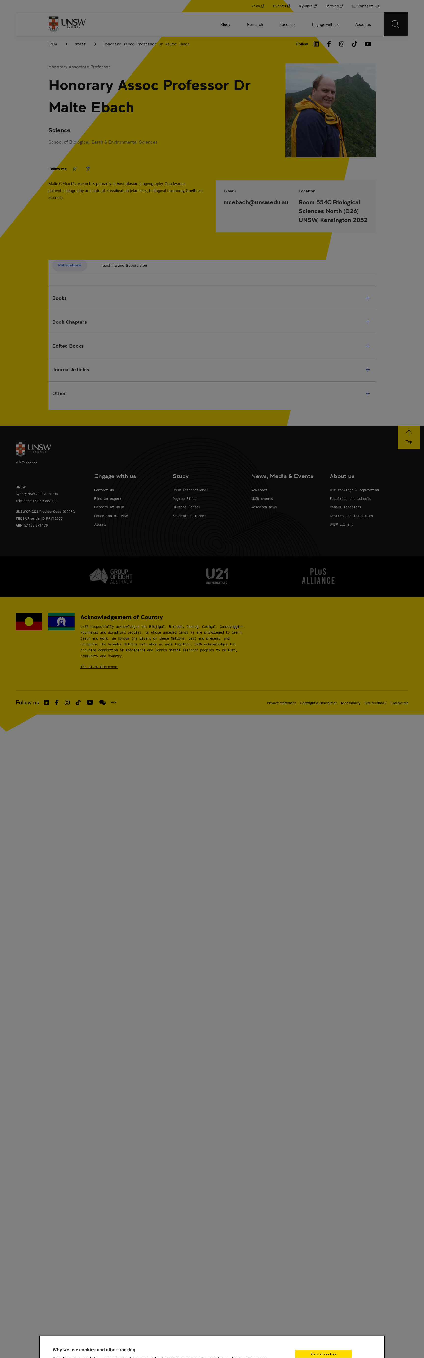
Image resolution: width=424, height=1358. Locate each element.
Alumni (100, 524)
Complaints (399, 703)
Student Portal (186, 507)
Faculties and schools (350, 498)
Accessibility (350, 703)
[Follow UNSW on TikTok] (78, 702)
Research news (264, 507)
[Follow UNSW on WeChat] (102, 702)
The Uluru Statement (99, 666)
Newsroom (259, 490)
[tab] (69, 266)
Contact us (104, 490)
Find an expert (108, 498)
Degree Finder (185, 498)
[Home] (67, 24)
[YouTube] (367, 44)
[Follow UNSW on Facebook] (57, 702)
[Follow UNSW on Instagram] (67, 702)
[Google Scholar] (87, 169)
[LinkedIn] (316, 44)
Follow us (27, 703)
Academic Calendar (189, 515)
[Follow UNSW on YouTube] (90, 702)
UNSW (52, 44)
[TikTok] (354, 44)
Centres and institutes (351, 515)
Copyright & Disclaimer (318, 703)
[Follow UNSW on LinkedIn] (46, 702)
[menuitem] (225, 24)
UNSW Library (341, 524)
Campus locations (345, 507)
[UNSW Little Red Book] (114, 702)
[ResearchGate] (75, 169)
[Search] (396, 24)
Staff (80, 44)
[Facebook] (329, 44)
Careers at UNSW (109, 507)
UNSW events (262, 498)
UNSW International (190, 490)
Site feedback (375, 703)
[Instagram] (341, 44)
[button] (409, 437)
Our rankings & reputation (354, 490)
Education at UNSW (111, 515)
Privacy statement (281, 703)
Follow (302, 44)
